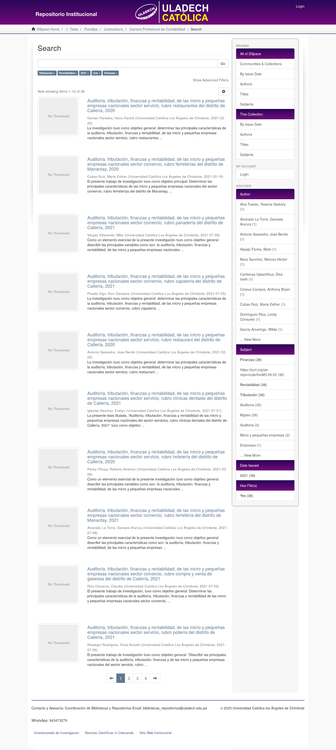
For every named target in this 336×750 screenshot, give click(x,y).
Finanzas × (110, 73)
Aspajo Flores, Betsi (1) (258, 249)
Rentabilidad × (68, 73)
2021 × (85, 73)
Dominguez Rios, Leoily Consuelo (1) (258, 317)
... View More (250, 339)
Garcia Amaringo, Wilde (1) (261, 329)
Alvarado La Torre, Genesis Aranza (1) (261, 221)
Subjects (246, 104)
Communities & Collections (261, 63)
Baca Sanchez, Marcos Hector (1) (263, 262)
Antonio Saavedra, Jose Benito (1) (264, 236)
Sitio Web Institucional (155, 732)
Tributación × (47, 73)
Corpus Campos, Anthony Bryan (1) (265, 292)
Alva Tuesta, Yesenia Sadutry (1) (263, 206)
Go (223, 63)
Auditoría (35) (250, 404)
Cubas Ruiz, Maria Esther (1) (262, 304)
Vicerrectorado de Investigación (56, 732)
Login (244, 174)
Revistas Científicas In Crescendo (109, 732)
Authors (246, 83)
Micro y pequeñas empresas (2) (265, 435)
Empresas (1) (250, 445)
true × (96, 73)
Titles (244, 93)
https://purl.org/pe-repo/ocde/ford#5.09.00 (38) (262, 372)
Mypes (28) (249, 414)
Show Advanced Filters (211, 79)
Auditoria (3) (249, 424)
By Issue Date (251, 73)
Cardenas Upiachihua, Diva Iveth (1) (261, 277)
